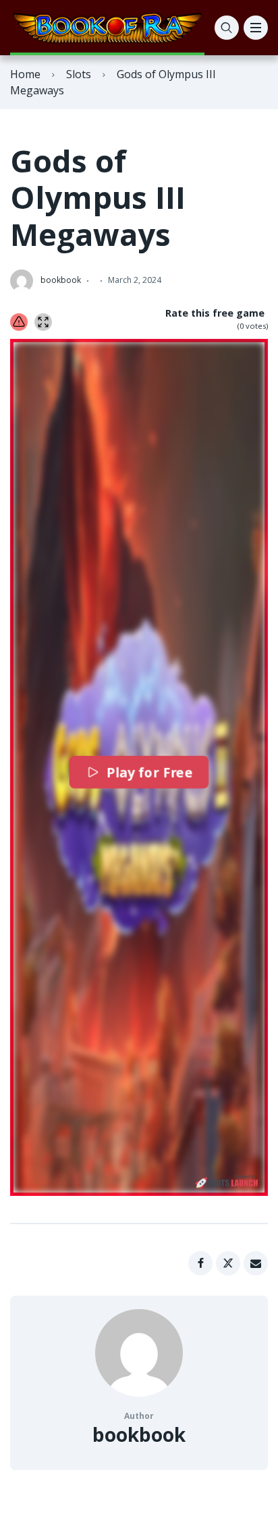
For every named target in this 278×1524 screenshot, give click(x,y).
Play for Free (149, 772)
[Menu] (256, 27)
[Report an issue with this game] (19, 322)
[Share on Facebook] (200, 1263)
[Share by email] (256, 1263)
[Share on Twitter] (228, 1263)
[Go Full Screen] (43, 322)
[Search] (227, 27)
